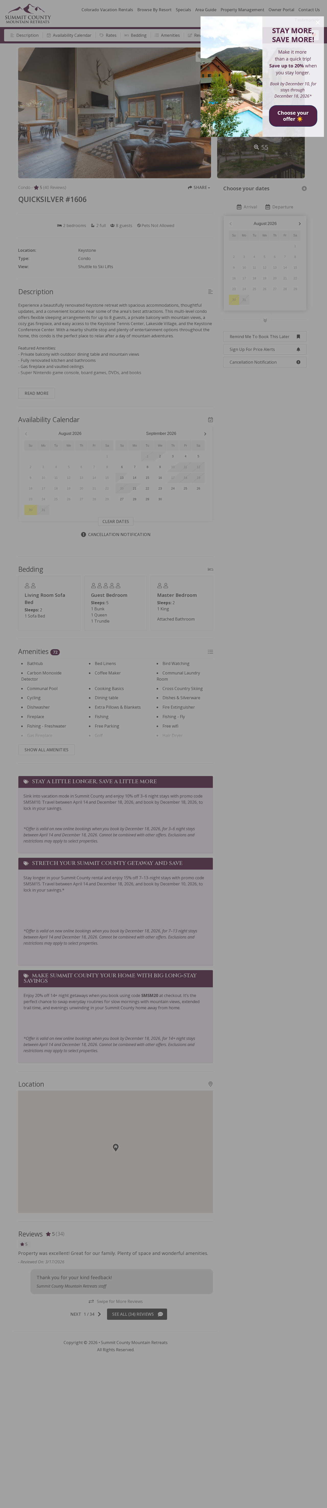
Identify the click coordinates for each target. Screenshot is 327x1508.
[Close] (318, 22)
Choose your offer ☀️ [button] (293, 115)
